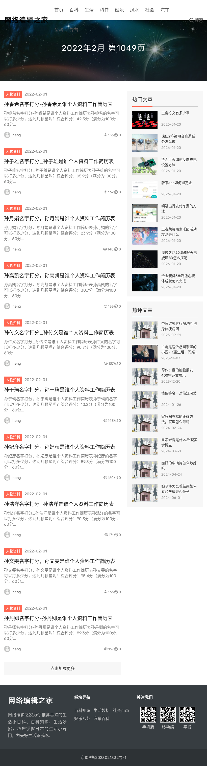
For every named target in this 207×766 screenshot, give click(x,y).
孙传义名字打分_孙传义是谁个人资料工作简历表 (59, 333)
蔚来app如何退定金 (176, 183)
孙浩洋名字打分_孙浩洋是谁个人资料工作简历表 (59, 504)
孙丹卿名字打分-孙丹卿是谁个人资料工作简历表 (58, 618)
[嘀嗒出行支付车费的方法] (145, 213)
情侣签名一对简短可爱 (179, 393)
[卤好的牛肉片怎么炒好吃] (145, 470)
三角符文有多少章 (175, 113)
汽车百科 (101, 718)
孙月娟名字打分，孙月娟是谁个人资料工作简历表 (59, 219)
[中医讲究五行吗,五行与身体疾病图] (145, 330)
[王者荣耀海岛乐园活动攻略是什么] (145, 236)
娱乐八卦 (82, 718)
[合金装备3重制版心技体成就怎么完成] (145, 282)
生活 (89, 10)
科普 (104, 10)
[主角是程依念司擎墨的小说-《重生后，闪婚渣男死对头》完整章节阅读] (145, 353)
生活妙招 (101, 710)
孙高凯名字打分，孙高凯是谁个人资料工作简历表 (59, 276)
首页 (58, 10)
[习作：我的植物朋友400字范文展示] (145, 377)
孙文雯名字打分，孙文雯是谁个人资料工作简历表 (59, 561)
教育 (74, 30)
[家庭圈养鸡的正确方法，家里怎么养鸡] (145, 423)
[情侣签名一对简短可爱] (145, 400)
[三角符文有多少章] (145, 120)
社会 (149, 10)
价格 (58, 30)
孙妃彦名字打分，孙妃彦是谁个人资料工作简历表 (59, 447)
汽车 (164, 10)
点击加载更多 (62, 668)
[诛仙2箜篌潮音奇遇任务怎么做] (145, 143)
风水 (134, 10)
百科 (74, 10)
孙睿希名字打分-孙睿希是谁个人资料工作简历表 (58, 104)
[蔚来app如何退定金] (145, 189)
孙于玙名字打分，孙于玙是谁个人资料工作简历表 (59, 390)
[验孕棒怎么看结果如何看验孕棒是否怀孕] (145, 493)
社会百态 (121, 710)
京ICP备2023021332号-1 (103, 757)
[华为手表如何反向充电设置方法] (145, 166)
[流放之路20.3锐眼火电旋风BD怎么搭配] (145, 259)
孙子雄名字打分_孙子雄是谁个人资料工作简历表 (59, 161)
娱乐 (119, 10)
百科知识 (82, 710)
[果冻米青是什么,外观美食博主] (145, 446)
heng (16, 135)
